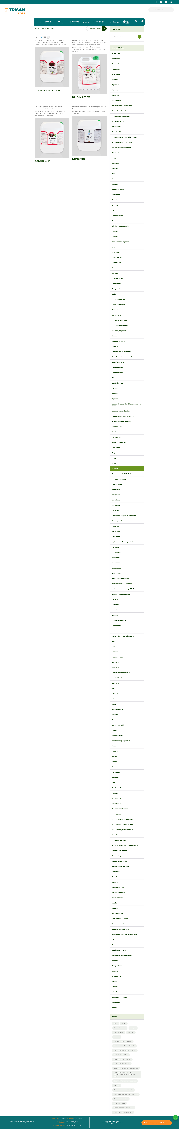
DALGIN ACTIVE (81, 97)
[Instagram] (156, 2)
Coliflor (114, 294)
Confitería (115, 310)
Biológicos (116, 195)
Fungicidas (116, 489)
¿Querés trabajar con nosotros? (98, 22)
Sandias (115, 908)
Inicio (39, 22)
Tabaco (115, 960)
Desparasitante (118, 372)
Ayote (114, 174)
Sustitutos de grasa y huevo (122, 955)
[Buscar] (139, 37)
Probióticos (116, 835)
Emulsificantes (117, 383)
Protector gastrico (119, 840)
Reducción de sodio (119, 861)
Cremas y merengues (120, 325)
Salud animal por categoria (122, 1059)
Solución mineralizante (120, 929)
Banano (115, 184)
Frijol (114, 463)
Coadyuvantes (117, 278)
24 (38, 37)
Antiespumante (118, 121)
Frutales (115, 468)
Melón (114, 688)
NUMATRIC (78, 159)
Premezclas (116, 814)
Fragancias (116, 453)
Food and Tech (118, 1032)
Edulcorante (116, 378)
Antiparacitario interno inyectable (124, 137)
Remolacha (116, 871)
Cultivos (115, 346)
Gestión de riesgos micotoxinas (124, 516)
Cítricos (115, 273)
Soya (114, 945)
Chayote (115, 247)
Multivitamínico (117, 709)
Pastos (114, 756)
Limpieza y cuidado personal (122, 1041)
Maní (113, 646)
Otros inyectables (118, 725)
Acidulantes (116, 64)
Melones (115, 694)
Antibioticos (116, 100)
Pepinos (115, 767)
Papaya (115, 751)
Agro (115, 1023)
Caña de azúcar (118, 215)
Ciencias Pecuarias (119, 268)
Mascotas (115, 662)
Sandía (114, 903)
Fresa (114, 458)
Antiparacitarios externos (121, 147)
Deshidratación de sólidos (122, 352)
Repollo (115, 877)
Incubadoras (116, 563)
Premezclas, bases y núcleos (123, 824)
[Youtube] (166, 2)
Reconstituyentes (118, 856)
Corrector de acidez (119, 320)
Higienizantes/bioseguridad (122, 542)
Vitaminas (115, 987)
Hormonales (116, 552)
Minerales (115, 699)
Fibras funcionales (119, 442)
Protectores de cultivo (121, 1054)
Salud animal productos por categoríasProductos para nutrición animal (124, 1074)
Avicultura (115, 163)
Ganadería (116, 500)
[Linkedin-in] (171, 2)
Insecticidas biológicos (120, 578)
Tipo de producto (119, 1103)
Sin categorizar (117, 913)
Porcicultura (116, 798)
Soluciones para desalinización (123, 1090)
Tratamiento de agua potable (123, 1112)
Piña (113, 782)
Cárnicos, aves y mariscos (121, 226)
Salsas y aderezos (118, 892)
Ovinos (114, 730)
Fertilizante (116, 432)
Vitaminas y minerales (120, 997)
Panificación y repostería (121, 741)
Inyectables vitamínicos (121, 594)
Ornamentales (117, 720)
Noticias (86, 22)
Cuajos (114, 336)
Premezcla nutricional (120, 809)
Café (113, 210)
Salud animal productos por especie (125, 1081)
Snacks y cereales (118, 924)
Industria (130, 1032)
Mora (114, 704)
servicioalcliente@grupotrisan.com (112, 1123)
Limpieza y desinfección (121, 620)
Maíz (113, 631)
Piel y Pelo (116, 777)
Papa (114, 746)
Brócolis (115, 205)
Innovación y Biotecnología (75, 22)
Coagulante (116, 283)
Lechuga (115, 615)
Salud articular (117, 898)
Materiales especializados (121, 673)
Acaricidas (116, 53)
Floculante (116, 448)
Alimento (115, 95)
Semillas (116, 1085)
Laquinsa (115, 605)
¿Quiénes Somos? (48, 22)
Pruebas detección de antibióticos (125, 845)
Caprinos (115, 221)
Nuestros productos (60, 22)
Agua (123, 1023)
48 (40, 37)
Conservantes (117, 315)
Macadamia (116, 625)
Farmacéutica (117, 427)
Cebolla (115, 231)
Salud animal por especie (121, 1063)
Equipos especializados (121, 411)
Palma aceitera (117, 735)
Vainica (114, 981)
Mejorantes (116, 683)
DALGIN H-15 (42, 161)
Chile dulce (116, 252)
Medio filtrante (117, 678)
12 (35, 37)
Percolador (116, 772)
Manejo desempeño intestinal (123, 636)
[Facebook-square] (161, 2)
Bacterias (115, 179)
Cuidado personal (118, 341)
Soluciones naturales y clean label (124, 934)
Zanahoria (116, 1002)
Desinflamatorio (118, 362)
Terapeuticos (117, 966)
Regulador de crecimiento (122, 866)
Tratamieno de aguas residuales (123, 1107)
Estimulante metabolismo (121, 421)
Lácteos (115, 599)
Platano (115, 793)
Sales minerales (118, 887)
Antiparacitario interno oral (122, 142)
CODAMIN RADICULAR (48, 90)
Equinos (115, 393)
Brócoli (114, 200)
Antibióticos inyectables (121, 111)
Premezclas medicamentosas (123, 819)
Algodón (115, 90)
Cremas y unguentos (120, 331)
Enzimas (115, 388)
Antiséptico (116, 153)
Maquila (115, 652)
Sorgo (114, 939)
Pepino (114, 762)
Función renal (117, 484)
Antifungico (116, 126)
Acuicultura (116, 69)
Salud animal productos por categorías (126, 1068)
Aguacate (115, 85)
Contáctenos (114, 22)
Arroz (114, 158)
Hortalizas (116, 557)
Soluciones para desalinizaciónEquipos (125, 1094)
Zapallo (115, 1008)
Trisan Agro (116, 976)
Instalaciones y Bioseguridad (123, 589)
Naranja (115, 714)
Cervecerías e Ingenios (120, 242)
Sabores (115, 882)
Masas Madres (117, 657)
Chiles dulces (117, 257)
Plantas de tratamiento (120, 788)
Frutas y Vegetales (119, 479)
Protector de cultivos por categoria (124, 1050)
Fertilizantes (116, 437)
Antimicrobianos (118, 132)
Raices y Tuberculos (119, 851)
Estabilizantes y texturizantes (123, 416)
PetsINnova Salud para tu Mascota (124, 1045)
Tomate (115, 971)
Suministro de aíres (119, 950)
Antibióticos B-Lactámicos (122, 106)
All (42, 37)
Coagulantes (116, 289)
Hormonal (115, 547)
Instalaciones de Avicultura (122, 584)
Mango (114, 641)
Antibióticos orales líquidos (122, 116)
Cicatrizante (116, 263)
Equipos (133, 1028)
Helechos (115, 526)
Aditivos (115, 79)
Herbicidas (116, 531)
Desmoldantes (117, 367)
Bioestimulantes (118, 189)
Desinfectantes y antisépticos (123, 357)
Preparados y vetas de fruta (122, 830)
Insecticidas (116, 568)
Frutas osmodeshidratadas (122, 474)
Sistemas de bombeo (120, 919)
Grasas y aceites (118, 521)
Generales (115, 510)
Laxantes (115, 610)
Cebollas (115, 236)
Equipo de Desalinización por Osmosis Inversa (126, 405)
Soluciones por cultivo (120, 1099)
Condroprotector (118, 299)
